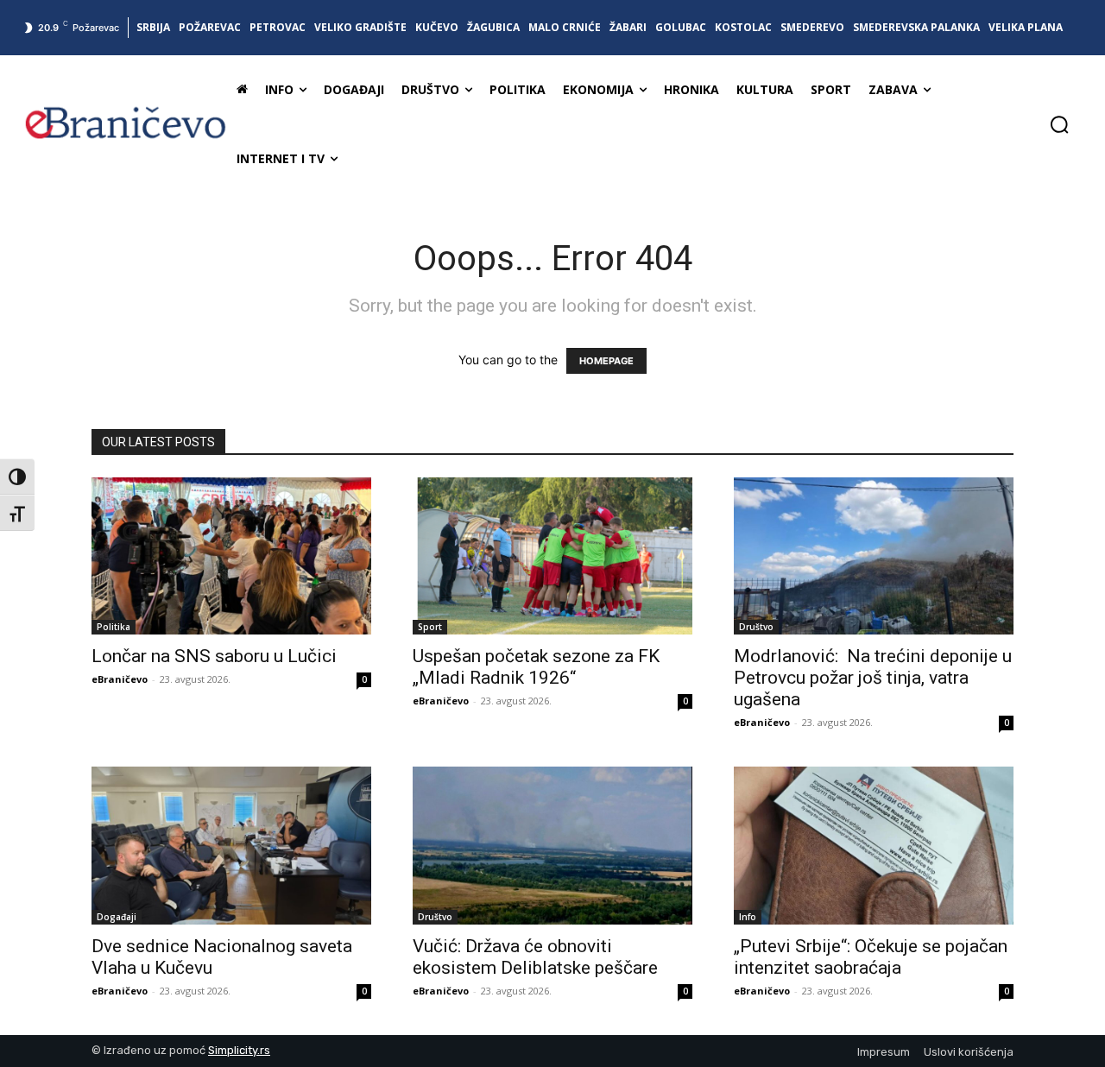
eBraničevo (120, 678)
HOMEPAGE (606, 361)
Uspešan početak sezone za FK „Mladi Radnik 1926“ (536, 667)
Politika (113, 627)
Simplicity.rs (239, 1050)
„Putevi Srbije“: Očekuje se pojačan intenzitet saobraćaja (870, 957)
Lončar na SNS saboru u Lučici (214, 656)
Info (747, 917)
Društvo (756, 627)
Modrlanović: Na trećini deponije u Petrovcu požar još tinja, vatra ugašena (873, 678)
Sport (430, 627)
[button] (1059, 124)
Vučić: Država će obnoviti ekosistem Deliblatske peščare (535, 957)
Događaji (116, 917)
